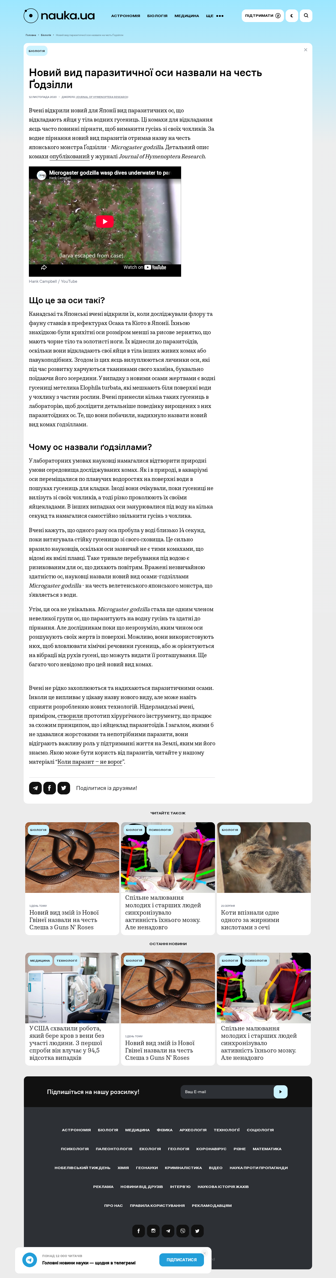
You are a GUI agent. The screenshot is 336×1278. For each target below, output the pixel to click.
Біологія (157, 16)
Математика (267, 1149)
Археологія (193, 1130)
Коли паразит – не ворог (89, 762)
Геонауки (147, 1168)
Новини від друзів (141, 1187)
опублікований (70, 156)
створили (70, 716)
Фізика (164, 1130)
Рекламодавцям (212, 1205)
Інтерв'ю (180, 1187)
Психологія (75, 1149)
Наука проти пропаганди (259, 1168)
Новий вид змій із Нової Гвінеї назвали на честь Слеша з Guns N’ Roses (64, 920)
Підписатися (182, 1260)
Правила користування (157, 1205)
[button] (263, 15)
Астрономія (125, 16)
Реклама (103, 1187)
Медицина (187, 16)
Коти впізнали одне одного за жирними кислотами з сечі (250, 920)
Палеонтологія (114, 1149)
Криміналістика (183, 1168)
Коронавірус (211, 1149)
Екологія (150, 1149)
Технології (227, 1130)
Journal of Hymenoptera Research (102, 97)
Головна (31, 35)
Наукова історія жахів (223, 1187)
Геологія (178, 1149)
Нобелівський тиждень (83, 1168)
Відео (216, 1168)
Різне (240, 1149)
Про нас (113, 1205)
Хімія (123, 1168)
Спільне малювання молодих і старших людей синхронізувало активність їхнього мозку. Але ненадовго (163, 912)
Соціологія (260, 1130)
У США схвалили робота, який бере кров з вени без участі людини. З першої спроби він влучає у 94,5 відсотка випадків (66, 1043)
